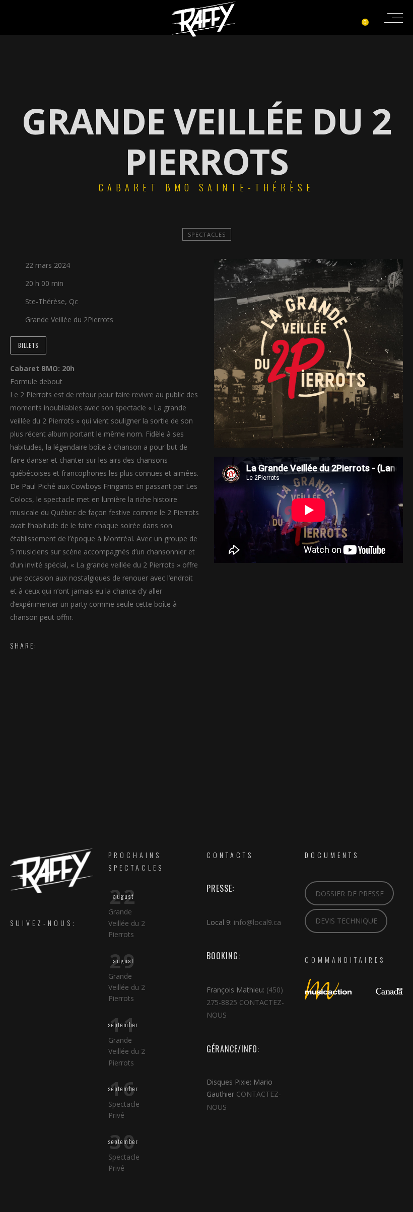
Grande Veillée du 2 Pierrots (126, 923)
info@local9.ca (257, 922)
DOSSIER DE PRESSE (349, 893)
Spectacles (207, 234)
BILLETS (28, 345)
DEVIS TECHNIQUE (346, 920)
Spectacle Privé (124, 1109)
